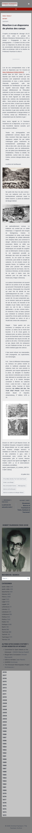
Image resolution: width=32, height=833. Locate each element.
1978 (4, 796)
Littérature (5, 614)
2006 (5, 709)
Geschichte (5, 592)
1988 (4, 765)
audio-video (6, 586)
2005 (5, 713)
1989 (4, 762)
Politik (4, 622)
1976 (4, 803)
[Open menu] (28, 4)
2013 (5, 688)
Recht (4, 627)
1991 (4, 756)
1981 (4, 787)
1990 (5, 759)
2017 (4, 675)
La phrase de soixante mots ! (7, 504)
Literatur (4, 609)
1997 (4, 737)
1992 (4, 753)
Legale (4, 604)
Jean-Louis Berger (8, 482)
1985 (4, 775)
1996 (4, 741)
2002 (5, 722)
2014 (5, 685)
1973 (4, 812)
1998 (4, 734)
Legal (3, 599)
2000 (5, 728)
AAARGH (7, 662)
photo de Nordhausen (9, 489)
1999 (4, 731)
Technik (4, 634)
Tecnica (4, 639)
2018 (5, 672)
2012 (5, 691)
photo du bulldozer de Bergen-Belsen (13, 492)
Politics (4, 619)
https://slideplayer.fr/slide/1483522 (13, 72)
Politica (4, 617)
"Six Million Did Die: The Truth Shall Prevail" (14, 479)
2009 (5, 700)
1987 (4, 769)
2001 (5, 725)
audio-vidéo (6, 589)
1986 (4, 772)
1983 (4, 781)
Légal (3, 602)
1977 (4, 800)
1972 (4, 815)
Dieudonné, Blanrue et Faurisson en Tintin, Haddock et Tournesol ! (23, 506)
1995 (4, 744)
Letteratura (5, 607)
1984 (5, 778)
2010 (5, 697)
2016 (5, 678)
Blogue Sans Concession (13, 654)
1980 (5, 790)
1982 (4, 784)
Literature (5, 612)
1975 (4, 806)
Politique (4, 624)
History (4, 18)
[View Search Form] (16, 9)
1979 (4, 793)
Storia (4, 629)
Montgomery (22, 485)
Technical (5, 632)
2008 (5, 703)
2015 (5, 681)
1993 (4, 750)
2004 (5, 716)
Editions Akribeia (10, 659)
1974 (4, 809)
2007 (5, 706)
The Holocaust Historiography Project (17, 665)
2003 (5, 719)
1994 (5, 747)
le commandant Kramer (9, 485)
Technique (5, 637)
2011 (4, 694)
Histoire (4, 594)
